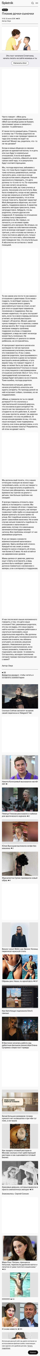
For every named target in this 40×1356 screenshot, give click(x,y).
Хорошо (33, 1352)
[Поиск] (32, 3)
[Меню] (37, 3)
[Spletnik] (7, 3)
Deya (10, 666)
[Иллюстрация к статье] (20, 38)
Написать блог (20, 63)
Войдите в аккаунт (10, 675)
